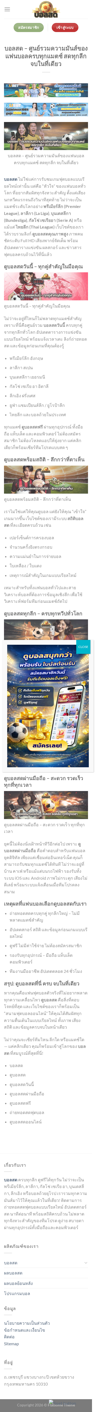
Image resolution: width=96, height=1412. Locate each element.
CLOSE (83, 647)
